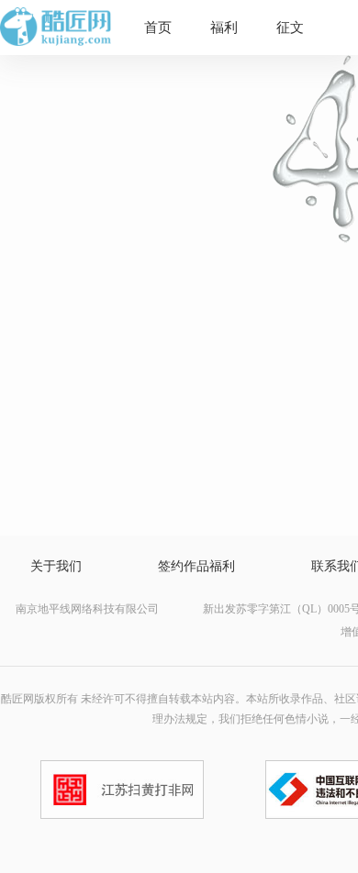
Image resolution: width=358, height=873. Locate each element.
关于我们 (56, 566)
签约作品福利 (196, 566)
